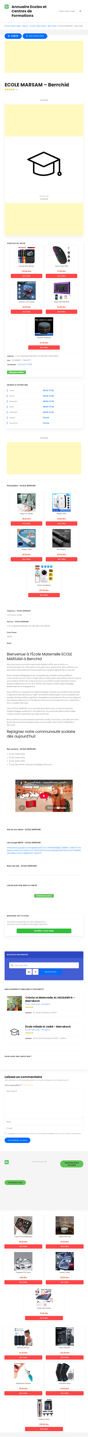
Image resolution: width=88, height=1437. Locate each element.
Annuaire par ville (39, 1162)
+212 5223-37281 (24, 364)
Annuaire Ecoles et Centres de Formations (29, 11)
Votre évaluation (12, 1085)
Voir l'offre (26, 276)
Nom (8, 1122)
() (16, 89)
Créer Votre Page (67, 11)
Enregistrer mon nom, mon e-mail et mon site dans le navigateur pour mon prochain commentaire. (44, 1133)
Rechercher (50, 972)
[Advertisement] (44, 57)
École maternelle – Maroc (16, 26)
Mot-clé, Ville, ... (12, 965)
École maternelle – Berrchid (43, 26)
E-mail (9, 1128)
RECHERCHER (36, 36)
